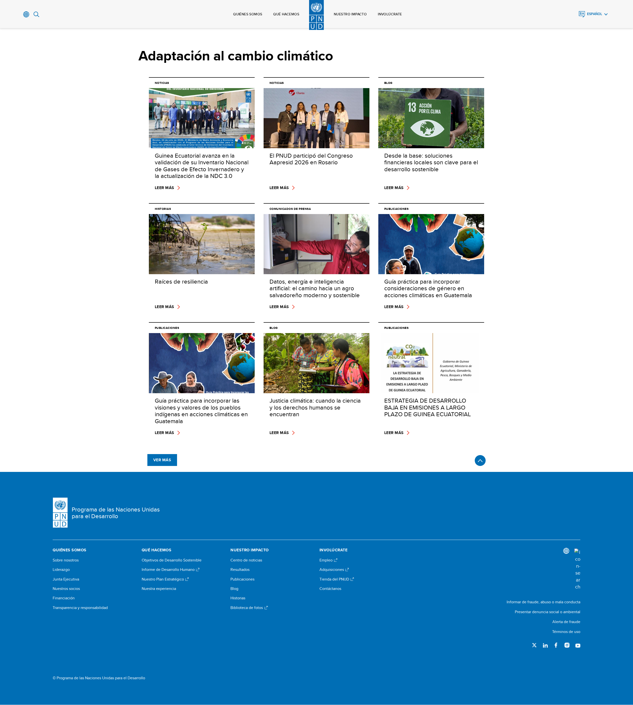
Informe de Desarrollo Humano (169, 569)
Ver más (162, 460)
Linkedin (545, 645)
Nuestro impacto (350, 14)
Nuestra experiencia (159, 588)
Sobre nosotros (66, 560)
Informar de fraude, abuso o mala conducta (543, 602)
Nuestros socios (66, 588)
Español (594, 14)
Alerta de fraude (566, 622)
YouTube (577, 645)
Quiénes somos (247, 14)
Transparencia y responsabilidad (80, 607)
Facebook (556, 645)
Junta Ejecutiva (66, 579)
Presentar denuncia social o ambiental (547, 612)
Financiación (64, 598)
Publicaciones (242, 579)
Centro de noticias (246, 560)
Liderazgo (61, 569)
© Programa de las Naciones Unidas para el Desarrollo (99, 678)
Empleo (326, 560)
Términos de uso (566, 631)
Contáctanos (330, 588)
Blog (234, 588)
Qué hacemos (286, 14)
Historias (237, 598)
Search (36, 14)
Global (26, 14)
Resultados (239, 569)
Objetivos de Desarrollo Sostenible (172, 560)
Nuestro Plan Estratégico (163, 579)
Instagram (567, 645)
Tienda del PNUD (334, 579)
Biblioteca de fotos (247, 607)
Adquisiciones (332, 569)
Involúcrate (390, 14)
